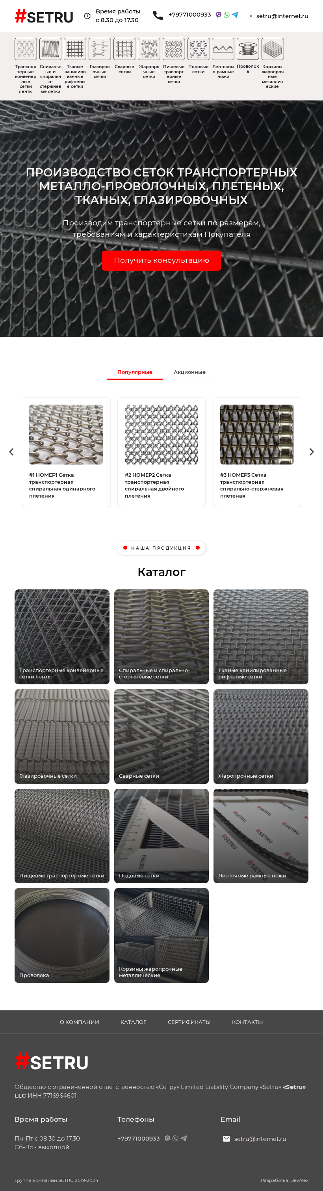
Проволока (248, 69)
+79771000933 (190, 14)
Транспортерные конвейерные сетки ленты (25, 79)
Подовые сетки (198, 69)
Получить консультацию (161, 260)
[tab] (135, 372)
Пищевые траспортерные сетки (174, 74)
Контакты (247, 1022)
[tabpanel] (161, 452)
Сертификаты (189, 1022)
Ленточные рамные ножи (223, 71)
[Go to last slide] (12, 452)
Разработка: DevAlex (284, 1180)
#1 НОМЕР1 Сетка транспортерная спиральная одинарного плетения (62, 485)
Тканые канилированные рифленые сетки (75, 76)
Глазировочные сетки (100, 71)
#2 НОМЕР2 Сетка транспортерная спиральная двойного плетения (154, 485)
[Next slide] (311, 452)
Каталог (133, 1022)
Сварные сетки (124, 69)
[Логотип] (51, 1062)
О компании (79, 1022)
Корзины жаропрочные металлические (273, 76)
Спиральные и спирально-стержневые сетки (50, 79)
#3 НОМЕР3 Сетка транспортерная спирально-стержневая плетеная (252, 485)
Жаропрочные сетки (149, 71)
